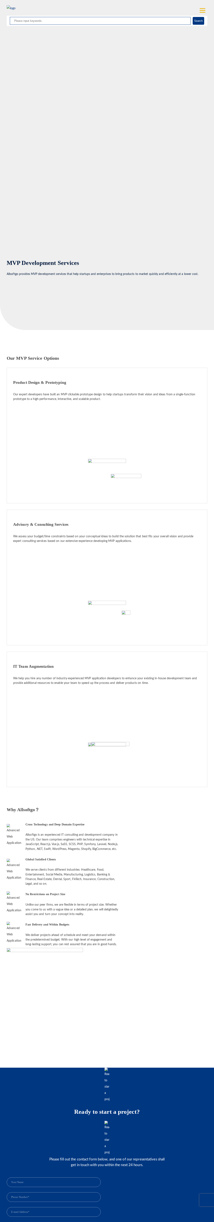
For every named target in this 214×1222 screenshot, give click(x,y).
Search (198, 20)
